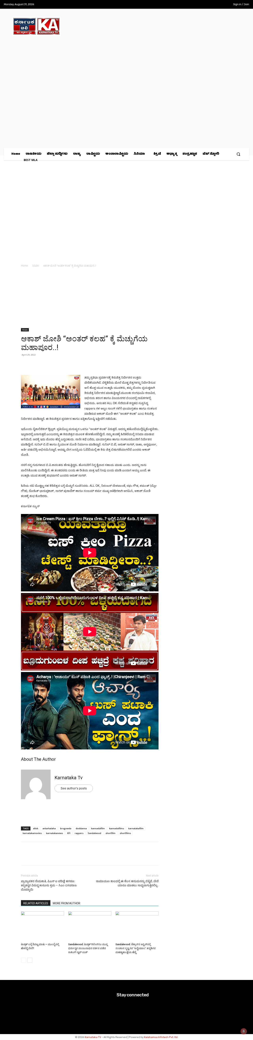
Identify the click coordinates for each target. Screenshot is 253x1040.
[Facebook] (195, 4)
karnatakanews (54, 833)
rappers (79, 833)
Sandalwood (94, 833)
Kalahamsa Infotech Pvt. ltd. (161, 1037)
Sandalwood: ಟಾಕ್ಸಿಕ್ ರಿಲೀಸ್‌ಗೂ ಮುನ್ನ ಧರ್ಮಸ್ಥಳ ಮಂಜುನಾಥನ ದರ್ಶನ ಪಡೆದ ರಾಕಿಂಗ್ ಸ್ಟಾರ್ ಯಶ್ (88, 948)
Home (24, 265)
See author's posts (74, 788)
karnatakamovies (32, 833)
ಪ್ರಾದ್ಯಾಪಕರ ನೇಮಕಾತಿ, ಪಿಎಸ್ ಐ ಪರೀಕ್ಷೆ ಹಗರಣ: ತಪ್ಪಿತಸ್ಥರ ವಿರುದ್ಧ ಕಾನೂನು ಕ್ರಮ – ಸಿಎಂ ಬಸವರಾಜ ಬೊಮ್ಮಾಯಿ (49, 885)
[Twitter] (211, 4)
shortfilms (125, 833)
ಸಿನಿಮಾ (35, 265)
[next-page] (29, 960)
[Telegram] (61, 364)
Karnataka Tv (69, 777)
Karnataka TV (93, 1037)
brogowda (65, 828)
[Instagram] (203, 4)
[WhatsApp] (25, 364)
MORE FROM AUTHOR (66, 903)
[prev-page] (23, 960)
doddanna (81, 828)
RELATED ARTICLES (35, 903)
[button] (238, 154)
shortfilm (110, 833)
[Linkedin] (52, 364)
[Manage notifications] (244, 1031)
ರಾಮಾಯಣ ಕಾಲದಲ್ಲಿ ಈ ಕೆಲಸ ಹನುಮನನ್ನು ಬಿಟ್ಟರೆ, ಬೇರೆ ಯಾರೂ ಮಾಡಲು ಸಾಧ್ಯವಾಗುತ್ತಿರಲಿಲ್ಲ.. (127, 883)
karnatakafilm (135, 828)
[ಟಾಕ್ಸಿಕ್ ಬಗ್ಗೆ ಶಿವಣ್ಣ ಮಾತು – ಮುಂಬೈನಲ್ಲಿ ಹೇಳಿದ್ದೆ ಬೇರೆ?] (42, 926)
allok (35, 828)
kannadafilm (98, 828)
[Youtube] (219, 4)
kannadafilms (116, 828)
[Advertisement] (90, 299)
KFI (68, 833)
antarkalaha (49, 828)
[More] (70, 364)
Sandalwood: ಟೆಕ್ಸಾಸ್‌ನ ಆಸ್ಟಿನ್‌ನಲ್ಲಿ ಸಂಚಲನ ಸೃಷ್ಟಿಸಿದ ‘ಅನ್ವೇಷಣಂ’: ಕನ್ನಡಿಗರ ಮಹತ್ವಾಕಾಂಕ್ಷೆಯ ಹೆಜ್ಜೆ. (135, 948)
